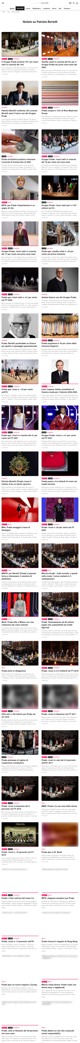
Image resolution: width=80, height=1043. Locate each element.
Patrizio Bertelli (16, 11)
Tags (8, 11)
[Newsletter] (70, 3)
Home (3, 11)
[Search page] (74, 3)
